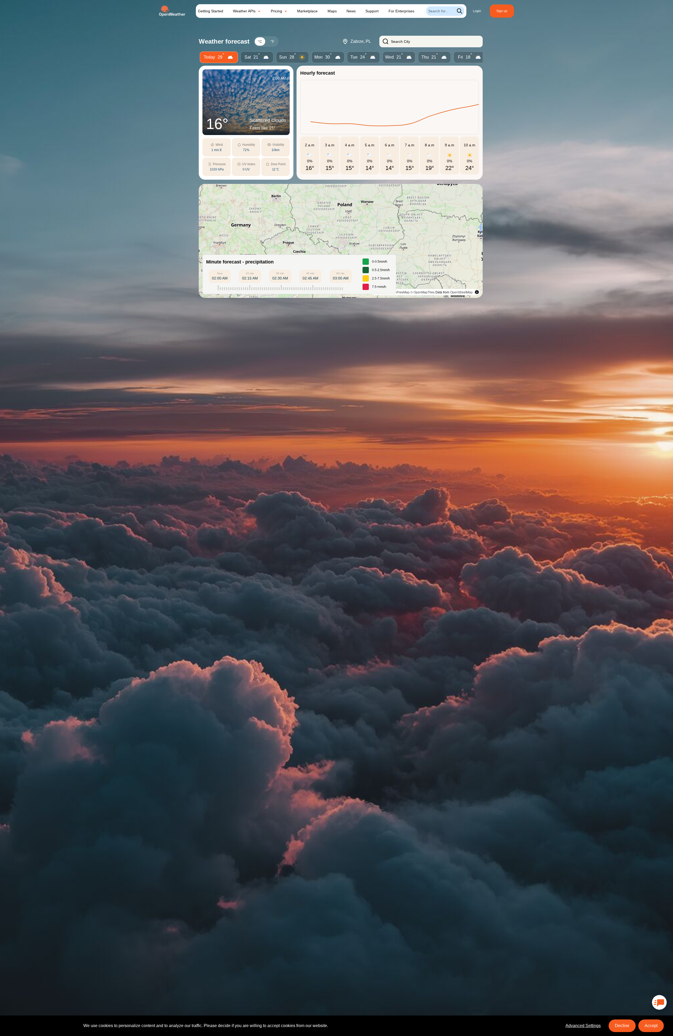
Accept (651, 1025)
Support (372, 11)
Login (477, 11)
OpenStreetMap (461, 292)
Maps (332, 11)
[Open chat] (659, 1002)
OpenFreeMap (399, 292)
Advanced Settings (583, 1025)
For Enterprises (401, 11)
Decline (622, 1025)
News (351, 11)
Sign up (501, 11)
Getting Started (210, 11)
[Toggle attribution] (477, 292)
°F (272, 41)
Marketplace (307, 11)
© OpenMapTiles (422, 292)
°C (260, 41)
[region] (341, 241)
